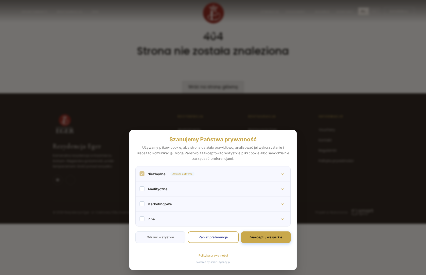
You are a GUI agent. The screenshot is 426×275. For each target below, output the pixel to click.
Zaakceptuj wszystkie (265, 237)
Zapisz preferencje (213, 237)
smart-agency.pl (220, 261)
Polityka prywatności (213, 255)
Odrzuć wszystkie (160, 237)
